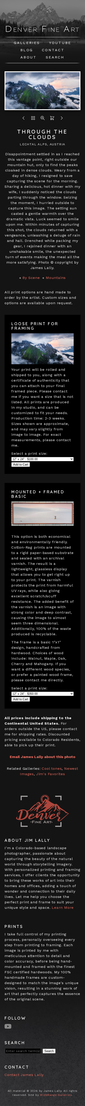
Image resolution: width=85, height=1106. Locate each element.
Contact (53, 50)
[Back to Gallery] (33, 119)
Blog (26, 50)
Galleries (27, 43)
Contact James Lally (24, 1075)
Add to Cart (20, 464)
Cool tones (52, 768)
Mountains (56, 278)
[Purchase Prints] (52, 119)
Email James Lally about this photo (42, 757)
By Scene (31, 278)
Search (55, 57)
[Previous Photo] (23, 119)
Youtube (60, 43)
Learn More (63, 907)
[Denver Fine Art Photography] (42, 31)
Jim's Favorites (50, 774)
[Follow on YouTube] (9, 1026)
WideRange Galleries (56, 1095)
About (28, 57)
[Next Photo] (42, 107)
